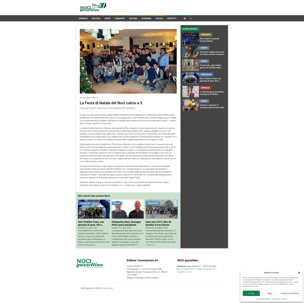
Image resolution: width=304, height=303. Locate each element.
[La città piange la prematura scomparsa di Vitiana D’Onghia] (212, 91)
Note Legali (108, 288)
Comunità (120, 18)
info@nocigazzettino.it (206, 269)
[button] (299, 272)
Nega (270, 293)
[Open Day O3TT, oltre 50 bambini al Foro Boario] (162, 223)
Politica (96, 18)
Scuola (159, 18)
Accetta (251, 293)
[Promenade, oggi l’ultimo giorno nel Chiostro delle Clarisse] (212, 65)
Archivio (188, 272)
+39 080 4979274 (187, 269)
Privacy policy (276, 299)
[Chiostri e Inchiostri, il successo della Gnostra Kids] (212, 105)
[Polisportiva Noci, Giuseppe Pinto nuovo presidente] (128, 223)
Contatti (171, 18)
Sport (108, 18)
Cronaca (83, 18)
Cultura (133, 18)
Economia (146, 18)
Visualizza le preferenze (290, 293)
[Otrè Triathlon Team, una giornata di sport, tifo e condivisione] (94, 223)
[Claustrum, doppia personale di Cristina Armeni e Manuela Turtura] (212, 51)
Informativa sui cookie (263, 299)
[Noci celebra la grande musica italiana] (212, 38)
